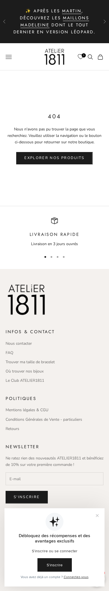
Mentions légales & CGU (27, 410)
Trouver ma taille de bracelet (30, 362)
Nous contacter (19, 343)
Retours (12, 428)
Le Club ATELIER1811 (25, 380)
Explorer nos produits (54, 157)
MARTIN (71, 11)
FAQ (9, 352)
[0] (80, 56)
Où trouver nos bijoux (25, 371)
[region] (54, 232)
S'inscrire (27, 497)
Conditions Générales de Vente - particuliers (44, 419)
